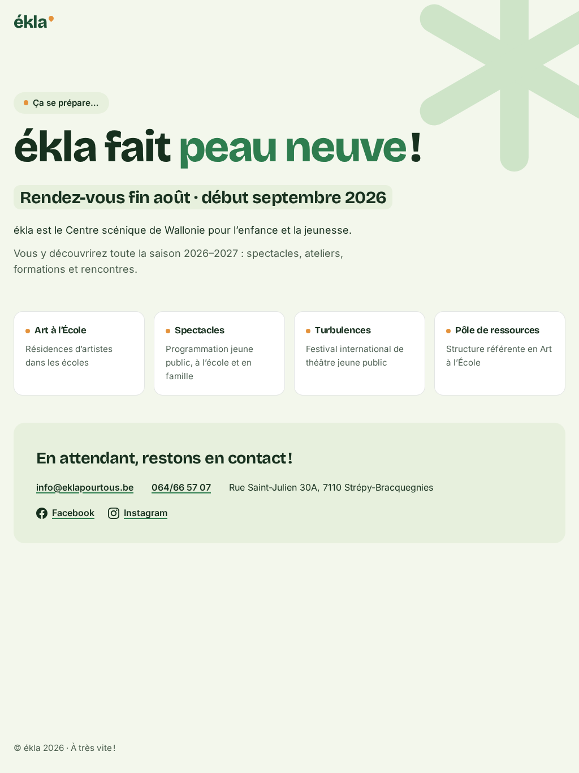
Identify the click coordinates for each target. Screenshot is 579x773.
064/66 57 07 (181, 487)
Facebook (73, 512)
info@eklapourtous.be (84, 487)
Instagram (145, 512)
